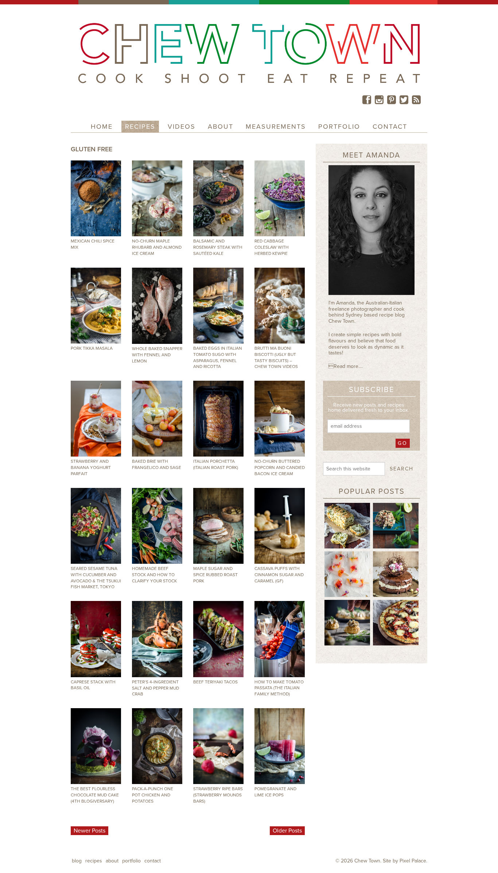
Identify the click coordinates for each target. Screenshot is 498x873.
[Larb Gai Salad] (396, 525)
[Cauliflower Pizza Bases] (396, 622)
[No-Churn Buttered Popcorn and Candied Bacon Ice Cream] (279, 419)
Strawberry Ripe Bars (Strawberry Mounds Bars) (218, 795)
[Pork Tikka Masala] (96, 306)
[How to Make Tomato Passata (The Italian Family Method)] (279, 639)
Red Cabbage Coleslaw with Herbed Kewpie (271, 247)
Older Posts (287, 830)
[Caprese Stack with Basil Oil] (96, 639)
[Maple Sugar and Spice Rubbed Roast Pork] (218, 526)
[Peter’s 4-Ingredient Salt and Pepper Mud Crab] (157, 639)
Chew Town (367, 861)
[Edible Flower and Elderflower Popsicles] (347, 573)
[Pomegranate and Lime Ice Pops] (279, 746)
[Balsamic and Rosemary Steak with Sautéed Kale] (218, 198)
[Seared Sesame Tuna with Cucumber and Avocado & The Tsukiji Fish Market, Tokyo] (96, 526)
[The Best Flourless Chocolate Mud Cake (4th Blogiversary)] (96, 746)
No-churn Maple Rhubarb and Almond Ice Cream (157, 247)
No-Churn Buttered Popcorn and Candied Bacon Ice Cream (279, 467)
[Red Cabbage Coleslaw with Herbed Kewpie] (279, 198)
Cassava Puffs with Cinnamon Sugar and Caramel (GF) (279, 574)
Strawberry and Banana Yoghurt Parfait (91, 467)
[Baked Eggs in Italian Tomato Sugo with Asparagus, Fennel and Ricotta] (218, 306)
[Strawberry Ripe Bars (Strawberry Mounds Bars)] (218, 746)
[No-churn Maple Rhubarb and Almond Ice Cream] (157, 198)
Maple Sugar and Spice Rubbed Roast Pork (215, 574)
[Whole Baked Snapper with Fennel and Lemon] (157, 306)
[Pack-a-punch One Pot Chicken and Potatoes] (157, 746)
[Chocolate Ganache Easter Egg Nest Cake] (396, 573)
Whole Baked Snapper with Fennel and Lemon (157, 355)
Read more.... (345, 366)
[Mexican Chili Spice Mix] (96, 198)
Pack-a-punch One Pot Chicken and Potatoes (152, 795)
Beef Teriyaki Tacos (215, 681)
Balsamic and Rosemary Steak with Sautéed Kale (217, 247)
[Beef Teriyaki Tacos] (218, 639)
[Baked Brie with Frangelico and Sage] (157, 419)
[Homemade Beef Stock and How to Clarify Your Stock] (157, 526)
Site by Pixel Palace (404, 861)
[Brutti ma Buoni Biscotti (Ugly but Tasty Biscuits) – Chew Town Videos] (279, 306)
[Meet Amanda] (371, 232)
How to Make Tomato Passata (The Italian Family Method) (279, 688)
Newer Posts (89, 830)
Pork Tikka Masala (92, 348)
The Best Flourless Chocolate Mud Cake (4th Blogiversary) (95, 795)
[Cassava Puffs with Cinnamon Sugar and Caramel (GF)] (279, 526)
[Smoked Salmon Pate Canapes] (347, 622)
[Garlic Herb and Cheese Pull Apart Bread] (347, 525)
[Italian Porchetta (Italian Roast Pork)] (218, 419)
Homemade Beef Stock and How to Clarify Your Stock (154, 574)
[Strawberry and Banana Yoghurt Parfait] (96, 419)
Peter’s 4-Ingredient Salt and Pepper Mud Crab (155, 688)
